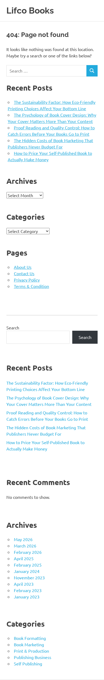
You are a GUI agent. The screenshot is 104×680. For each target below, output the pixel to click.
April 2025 (24, 558)
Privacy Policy (27, 279)
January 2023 (26, 596)
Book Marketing (29, 644)
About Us (22, 267)
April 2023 (24, 583)
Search (12, 327)
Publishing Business (32, 657)
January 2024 (26, 571)
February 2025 (28, 564)
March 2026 (25, 545)
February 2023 (28, 590)
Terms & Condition (31, 286)
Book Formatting (30, 638)
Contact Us (24, 273)
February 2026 (28, 552)
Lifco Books (30, 10)
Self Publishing (28, 663)
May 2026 (23, 539)
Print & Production (31, 650)
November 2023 (29, 577)
